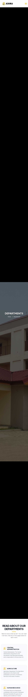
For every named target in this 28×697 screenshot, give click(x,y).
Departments (17, 316)
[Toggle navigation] (26, 4)
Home (9, 316)
